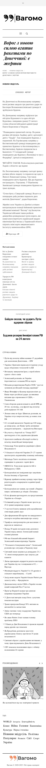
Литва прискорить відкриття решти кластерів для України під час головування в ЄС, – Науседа (23, 564)
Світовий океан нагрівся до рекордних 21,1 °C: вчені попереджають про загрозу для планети (22, 554)
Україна (7, 742)
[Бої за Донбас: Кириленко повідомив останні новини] (12, 261)
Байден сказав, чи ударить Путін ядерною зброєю (23, 320)
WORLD (7, 721)
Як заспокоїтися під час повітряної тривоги (21, 702)
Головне (23, 725)
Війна (14, 725)
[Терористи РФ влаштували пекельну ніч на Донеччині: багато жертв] (12, 288)
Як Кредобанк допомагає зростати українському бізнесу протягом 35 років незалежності (21, 633)
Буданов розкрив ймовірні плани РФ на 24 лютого (23, 337)
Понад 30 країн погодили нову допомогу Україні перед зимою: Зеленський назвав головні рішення (21, 531)
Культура (7, 729)
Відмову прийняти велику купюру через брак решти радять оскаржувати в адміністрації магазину (23, 482)
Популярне (9, 738)
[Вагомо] (23, 18)
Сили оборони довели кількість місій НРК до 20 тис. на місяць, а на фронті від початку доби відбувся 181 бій (23, 407)
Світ (29, 738)
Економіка (35, 725)
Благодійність (28, 721)
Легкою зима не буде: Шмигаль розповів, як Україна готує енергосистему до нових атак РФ (22, 416)
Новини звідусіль (16, 70)
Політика (33, 734)
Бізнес (6, 725)
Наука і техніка (21, 729)
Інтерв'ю (16, 721)
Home (5, 70)
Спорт (36, 738)
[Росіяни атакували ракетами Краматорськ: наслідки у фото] (31, 261)
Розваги (21, 738)
